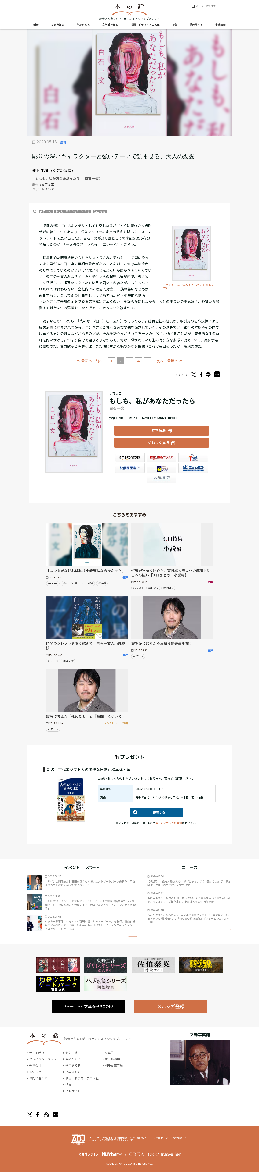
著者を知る (57, 24)
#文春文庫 (47, 184)
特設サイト (196, 24)
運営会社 (35, 1065)
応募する (147, 812)
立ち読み (158, 430)
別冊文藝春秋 (114, 1065)
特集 (174, 24)
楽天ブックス (161, 457)
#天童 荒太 (138, 588)
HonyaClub (193, 468)
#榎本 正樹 (68, 660)
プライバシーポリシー (44, 1059)
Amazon (130, 457)
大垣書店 (161, 478)
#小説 (50, 189)
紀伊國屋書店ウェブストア (130, 468)
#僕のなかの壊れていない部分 (77, 583)
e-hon (161, 468)
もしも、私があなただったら (72, 211)
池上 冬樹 (40, 170)
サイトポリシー (39, 1053)
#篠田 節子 (153, 588)
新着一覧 (71, 1053)
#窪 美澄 (101, 583)
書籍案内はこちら (89, 1006)
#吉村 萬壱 (168, 588)
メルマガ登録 (170, 1006)
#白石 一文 (53, 660)
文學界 (109, 1053)
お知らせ (35, 1072)
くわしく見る (159, 442)
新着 (36, 24)
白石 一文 (45, 211)
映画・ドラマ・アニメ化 (145, 24)
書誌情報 (220, 24)
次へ (159, 361)
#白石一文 (53, 583)
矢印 (132, 936)
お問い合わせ (38, 1078)
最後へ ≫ (174, 361)
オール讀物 (112, 1059)
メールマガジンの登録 (168, 823)
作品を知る (83, 24)
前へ (99, 361)
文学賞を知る (110, 24)
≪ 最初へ (84, 361)
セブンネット (193, 457)
